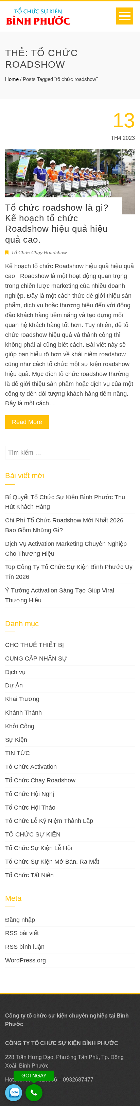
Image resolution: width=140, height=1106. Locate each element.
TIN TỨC (17, 753)
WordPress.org (25, 960)
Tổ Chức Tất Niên (29, 875)
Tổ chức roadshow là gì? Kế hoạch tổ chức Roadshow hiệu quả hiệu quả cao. (56, 223)
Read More (27, 422)
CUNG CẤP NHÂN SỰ (36, 658)
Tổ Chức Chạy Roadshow (39, 252)
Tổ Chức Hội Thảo (30, 807)
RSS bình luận (25, 946)
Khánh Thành (23, 712)
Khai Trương (22, 699)
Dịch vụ (15, 672)
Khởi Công (19, 726)
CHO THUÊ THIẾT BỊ (34, 644)
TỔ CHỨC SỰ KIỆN (32, 834)
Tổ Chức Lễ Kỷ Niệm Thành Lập (49, 820)
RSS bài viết (22, 933)
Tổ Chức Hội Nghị (29, 794)
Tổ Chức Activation (31, 766)
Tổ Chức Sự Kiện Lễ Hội (38, 848)
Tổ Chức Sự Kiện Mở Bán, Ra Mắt (52, 861)
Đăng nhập (20, 919)
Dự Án (14, 685)
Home (12, 79)
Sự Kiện (16, 739)
